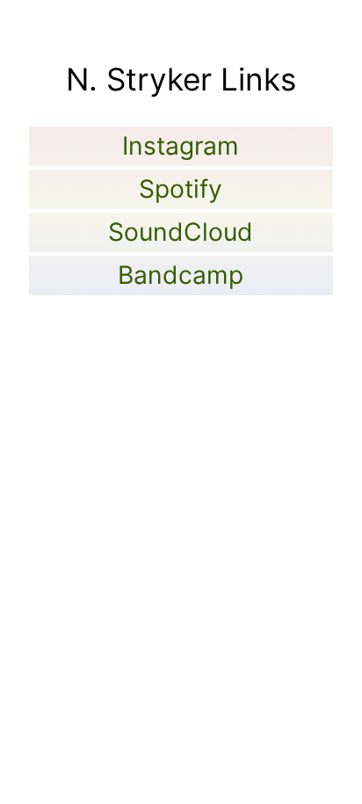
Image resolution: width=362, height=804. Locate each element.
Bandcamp (180, 275)
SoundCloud (180, 232)
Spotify (180, 189)
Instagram (180, 146)
